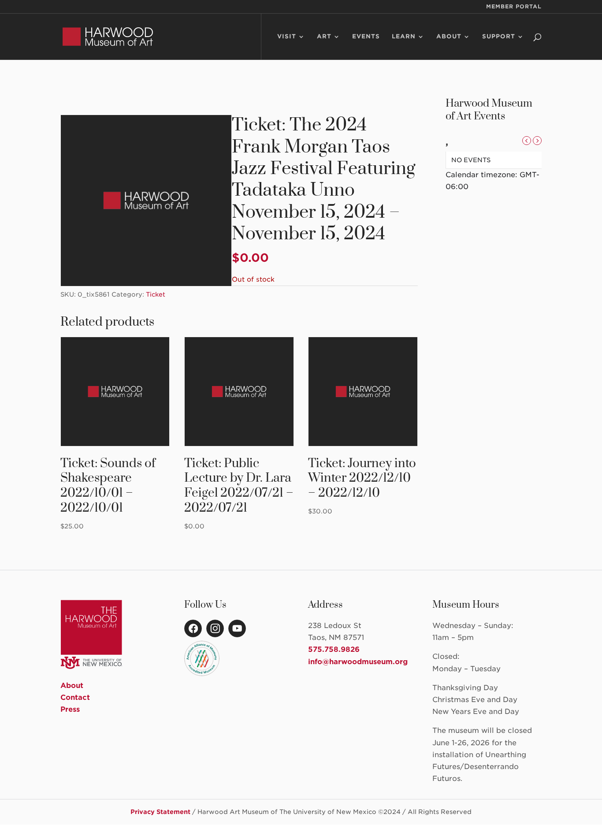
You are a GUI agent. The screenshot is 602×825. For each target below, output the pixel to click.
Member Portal (514, 7)
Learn (404, 36)
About (448, 36)
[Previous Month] (526, 140)
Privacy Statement (160, 811)
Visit (286, 36)
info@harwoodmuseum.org (358, 662)
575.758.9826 (334, 649)
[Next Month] (537, 140)
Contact (75, 697)
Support (498, 36)
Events (366, 36)
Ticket (155, 294)
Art (324, 36)
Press (70, 709)
